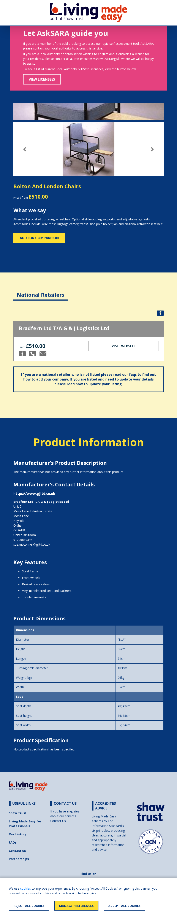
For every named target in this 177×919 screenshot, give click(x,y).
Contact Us (58, 821)
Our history (17, 834)
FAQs (13, 842)
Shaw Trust (18, 813)
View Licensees (42, 79)
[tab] (40, 291)
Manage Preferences (76, 906)
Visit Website (123, 346)
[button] (24, 149)
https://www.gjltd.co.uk (34, 493)
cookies (25, 888)
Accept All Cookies (124, 906)
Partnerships (19, 859)
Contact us (17, 851)
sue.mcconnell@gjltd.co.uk (31, 544)
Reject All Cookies (29, 906)
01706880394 (22, 540)
